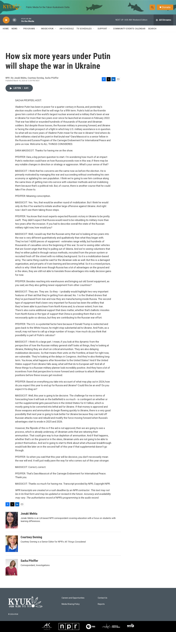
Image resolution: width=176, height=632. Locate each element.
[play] (6, 20)
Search (152, 29)
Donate (166, 7)
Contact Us (102, 598)
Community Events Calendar (129, 29)
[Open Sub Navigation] (19, 29)
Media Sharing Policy (71, 604)
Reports (101, 604)
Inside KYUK (47, 29)
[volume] (14, 20)
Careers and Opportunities (73, 598)
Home (6, 29)
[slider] (18, 19)
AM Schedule (67, 29)
